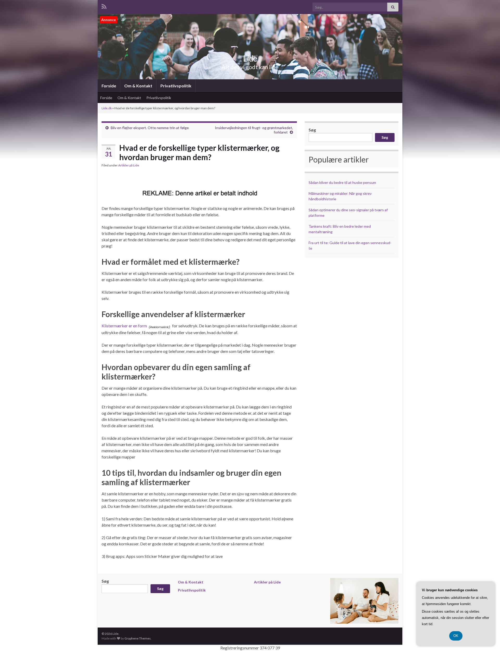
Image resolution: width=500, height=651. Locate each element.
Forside (109, 85)
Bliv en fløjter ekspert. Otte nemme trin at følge (150, 127)
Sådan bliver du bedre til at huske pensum (342, 182)
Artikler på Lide (128, 165)
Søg (312, 129)
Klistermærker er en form (124, 325)
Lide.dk (107, 108)
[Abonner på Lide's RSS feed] (104, 5)
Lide (250, 58)
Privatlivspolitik (175, 85)
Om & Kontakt (138, 85)
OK (455, 636)
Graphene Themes (137, 638)
